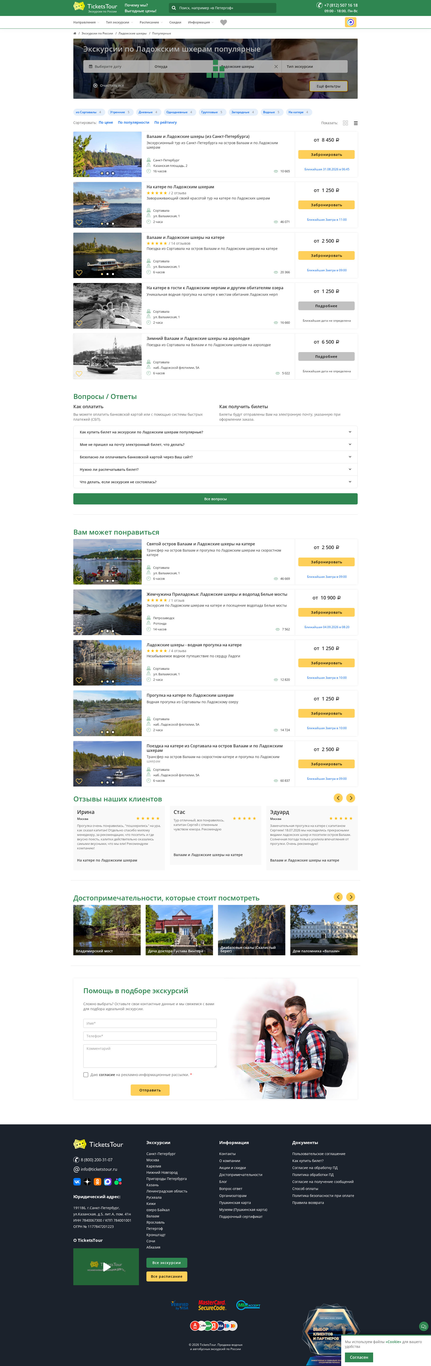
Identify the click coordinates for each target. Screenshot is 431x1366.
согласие (107, 1074)
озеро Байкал (158, 1209)
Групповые (209, 112)
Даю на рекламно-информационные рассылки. (141, 1074)
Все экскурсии (166, 1262)
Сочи (150, 1241)
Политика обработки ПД (313, 1174)
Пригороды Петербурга (166, 1178)
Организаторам (232, 1195)
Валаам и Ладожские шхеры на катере (208, 854)
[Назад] (338, 797)
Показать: (329, 123)
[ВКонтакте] (77, 1181)
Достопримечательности (240, 1174)
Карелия (153, 1166)
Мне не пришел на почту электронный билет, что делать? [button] (132, 444)
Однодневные (177, 112)
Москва (152, 1160)
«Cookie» (393, 1341)
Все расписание (167, 1276)
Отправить (150, 1090)
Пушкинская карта (235, 1202)
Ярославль (155, 1222)
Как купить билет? (307, 1160)
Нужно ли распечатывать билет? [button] (109, 469)
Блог (223, 1181)
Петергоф (154, 1228)
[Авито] (118, 1181)
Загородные (240, 112)
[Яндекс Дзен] (87, 1181)
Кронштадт (156, 1234)
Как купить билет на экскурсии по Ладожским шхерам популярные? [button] (141, 432)
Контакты (227, 1153)
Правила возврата (308, 1202)
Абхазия (153, 1247)
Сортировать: (85, 123)
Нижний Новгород (162, 1172)
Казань (152, 1184)
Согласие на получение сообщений (323, 1181)
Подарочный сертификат (241, 1216)
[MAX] (107, 1181)
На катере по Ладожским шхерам (107, 860)
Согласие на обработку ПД (315, 1167)
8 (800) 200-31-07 (96, 1160)
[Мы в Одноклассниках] (97, 1181)
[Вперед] (350, 797)
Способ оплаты (305, 1188)
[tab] (215, 432)
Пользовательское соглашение (318, 1153)
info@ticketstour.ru (95, 1169)
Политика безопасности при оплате (323, 1195)
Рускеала (154, 1197)
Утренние (117, 112)
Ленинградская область (166, 1191)
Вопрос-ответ (230, 1188)
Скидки (175, 22)
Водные (269, 112)
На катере (296, 112)
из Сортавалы (86, 112)
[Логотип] (95, 6)
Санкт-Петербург (161, 1153)
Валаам (152, 1216)
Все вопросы (215, 498)
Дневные (146, 112)
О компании (229, 1160)
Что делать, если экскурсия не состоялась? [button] (118, 482)
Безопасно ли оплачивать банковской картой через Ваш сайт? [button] (136, 457)
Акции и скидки (232, 1167)
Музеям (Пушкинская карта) (243, 1209)
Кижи (151, 1203)
